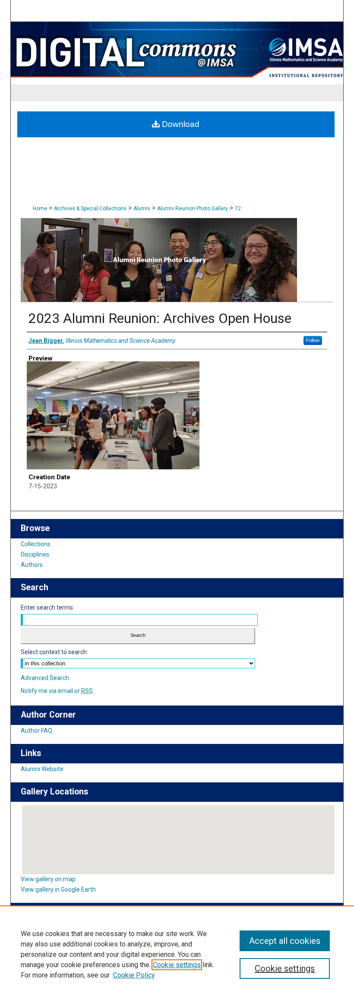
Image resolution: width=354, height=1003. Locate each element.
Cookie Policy (134, 975)
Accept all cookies (284, 941)
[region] (177, 954)
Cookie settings (177, 965)
